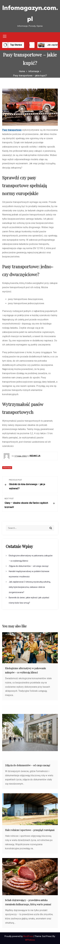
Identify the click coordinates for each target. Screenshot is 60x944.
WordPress (28, 936)
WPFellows (30, 940)
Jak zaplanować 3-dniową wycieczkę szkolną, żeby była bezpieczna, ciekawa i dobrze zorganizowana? (30, 587)
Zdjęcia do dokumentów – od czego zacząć (28, 566)
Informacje (7, 468)
